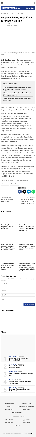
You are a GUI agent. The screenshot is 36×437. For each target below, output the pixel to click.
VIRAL (15, 372)
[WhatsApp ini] (33, 192)
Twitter (27, 420)
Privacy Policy (17, 412)
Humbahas (14, 184)
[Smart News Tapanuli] (18, 3)
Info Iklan (26, 409)
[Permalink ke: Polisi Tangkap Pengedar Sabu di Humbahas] (9, 218)
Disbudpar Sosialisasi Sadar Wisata (7, 199)
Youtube (27, 423)
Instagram (10, 423)
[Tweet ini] (24, 192)
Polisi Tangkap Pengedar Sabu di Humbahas (7, 226)
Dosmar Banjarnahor (22, 180)
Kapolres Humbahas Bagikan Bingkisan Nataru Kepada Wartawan (7, 266)
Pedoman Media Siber (26, 406)
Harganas (5, 184)
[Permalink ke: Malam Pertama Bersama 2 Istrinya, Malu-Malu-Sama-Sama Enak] (18, 344)
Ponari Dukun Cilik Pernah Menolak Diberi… (18, 367)
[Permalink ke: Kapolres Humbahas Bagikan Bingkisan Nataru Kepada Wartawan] (9, 257)
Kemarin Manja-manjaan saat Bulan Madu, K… (19, 390)
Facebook (10, 420)
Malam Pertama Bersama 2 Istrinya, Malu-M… (18, 359)
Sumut (11, 372)
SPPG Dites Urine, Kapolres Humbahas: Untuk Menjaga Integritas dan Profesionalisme (17, 89)
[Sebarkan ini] (20, 192)
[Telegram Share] (29, 192)
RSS (19, 425)
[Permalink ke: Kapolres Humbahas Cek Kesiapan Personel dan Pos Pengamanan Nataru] (27, 238)
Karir (9, 406)
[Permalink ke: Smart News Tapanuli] (3, 24)
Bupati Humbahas (7, 180)
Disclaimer (9, 409)
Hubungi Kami (26, 403)
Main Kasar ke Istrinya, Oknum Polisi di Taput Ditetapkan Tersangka (28, 200)
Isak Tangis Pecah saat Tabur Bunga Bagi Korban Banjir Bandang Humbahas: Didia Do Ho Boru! (27, 267)
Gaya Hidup (12, 356)
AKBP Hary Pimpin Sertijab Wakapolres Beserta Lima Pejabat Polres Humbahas (8, 247)
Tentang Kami (9, 403)
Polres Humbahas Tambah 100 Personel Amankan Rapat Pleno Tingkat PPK (26, 227)
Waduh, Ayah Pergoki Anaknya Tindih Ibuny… (20, 382)
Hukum (11, 379)
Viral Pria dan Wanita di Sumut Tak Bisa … (21, 374)
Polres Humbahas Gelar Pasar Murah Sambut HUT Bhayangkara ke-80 (17, 94)
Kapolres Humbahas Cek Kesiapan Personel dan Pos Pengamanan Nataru (27, 247)
